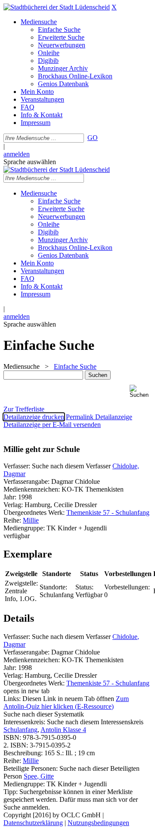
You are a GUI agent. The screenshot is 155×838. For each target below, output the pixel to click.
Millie (31, 520)
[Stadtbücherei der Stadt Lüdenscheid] (56, 7)
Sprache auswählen (29, 161)
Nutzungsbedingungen (98, 822)
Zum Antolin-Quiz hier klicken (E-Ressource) (66, 702)
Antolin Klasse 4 (63, 729)
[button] (141, 391)
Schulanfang (20, 729)
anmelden (16, 154)
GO (92, 137)
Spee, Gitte (39, 776)
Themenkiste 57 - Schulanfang (107, 512)
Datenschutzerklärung (33, 822)
